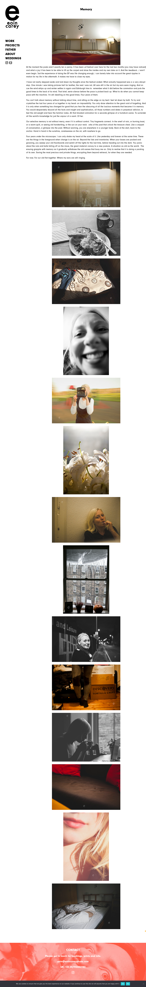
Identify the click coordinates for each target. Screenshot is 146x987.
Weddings (13, 58)
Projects (12, 45)
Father (10, 49)
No (128, 984)
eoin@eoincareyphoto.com (73, 961)
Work (9, 41)
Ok (123, 984)
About (10, 54)
